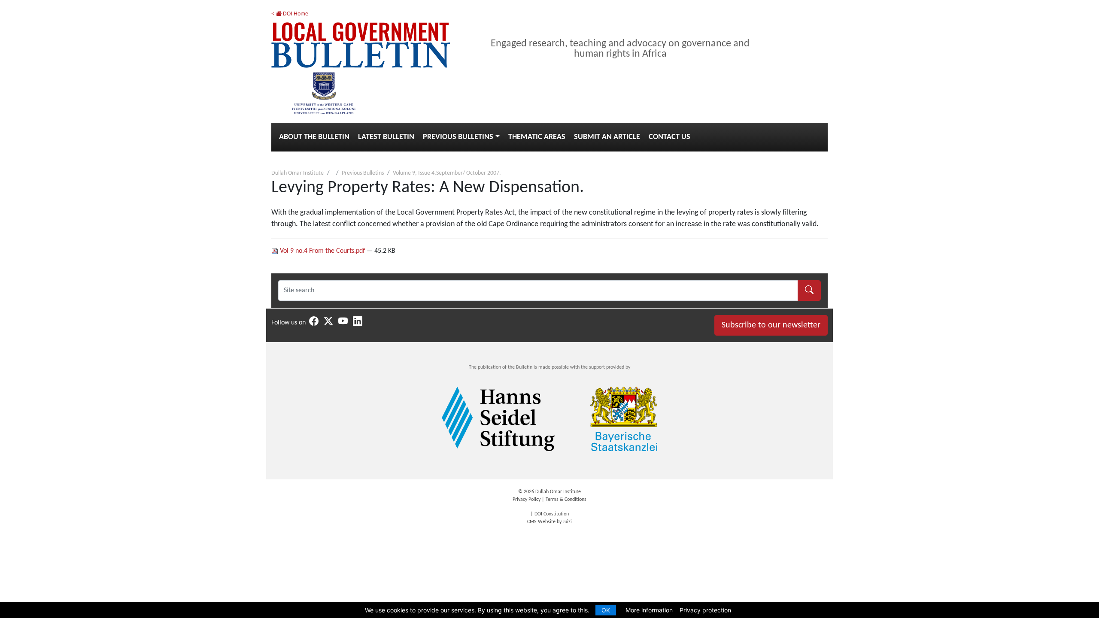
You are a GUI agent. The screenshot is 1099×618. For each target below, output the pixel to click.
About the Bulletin (314, 137)
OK (605, 610)
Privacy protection (705, 610)
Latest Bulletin (386, 137)
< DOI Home (289, 14)
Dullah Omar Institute (297, 173)
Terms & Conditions (566, 499)
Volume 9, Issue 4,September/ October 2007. (447, 173)
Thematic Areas (536, 137)
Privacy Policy (526, 499)
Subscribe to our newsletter (771, 325)
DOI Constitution (551, 514)
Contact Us (669, 137)
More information (649, 610)
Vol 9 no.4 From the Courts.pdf (322, 251)
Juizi (567, 521)
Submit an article (607, 137)
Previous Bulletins (458, 137)
